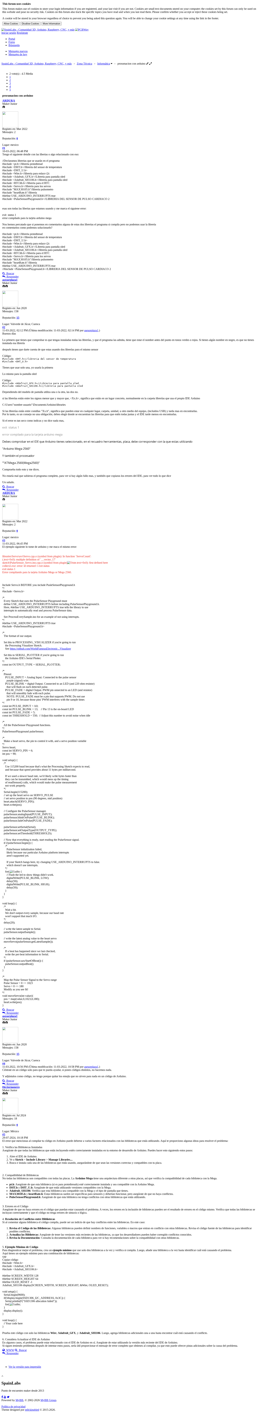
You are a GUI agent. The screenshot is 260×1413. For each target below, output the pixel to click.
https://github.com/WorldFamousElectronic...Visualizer (40, 648)
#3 (3, 540)
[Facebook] (2, 1396)
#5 (3, 1134)
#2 (3, 327)
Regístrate (22, 32)
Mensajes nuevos (18, 51)
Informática (103, 63)
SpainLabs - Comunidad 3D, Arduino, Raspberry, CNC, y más (36, 63)
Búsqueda (14, 45)
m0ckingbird (32, 1409)
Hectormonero (11, 1087)
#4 (3, 1063)
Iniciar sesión (8, 32)
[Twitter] (8, 1396)
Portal (11, 38)
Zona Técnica (84, 63)
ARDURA (8, 100)
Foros (11, 42)
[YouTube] (5, 1396)
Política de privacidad (13, 1406)
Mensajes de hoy (17, 54)
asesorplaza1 (10, 279)
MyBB (19, 1400)
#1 (3, 147)
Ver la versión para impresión (24, 1366)
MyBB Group (48, 1400)
